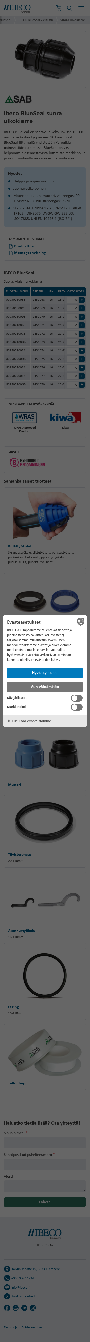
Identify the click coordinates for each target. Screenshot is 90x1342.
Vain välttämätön (45, 687)
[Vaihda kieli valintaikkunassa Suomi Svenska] (80, 622)
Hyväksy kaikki (45, 673)
